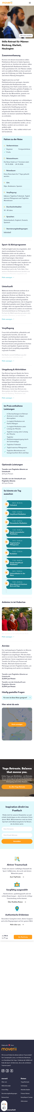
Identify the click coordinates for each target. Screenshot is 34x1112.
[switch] (4, 1108)
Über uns (4, 1082)
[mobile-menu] (30, 3)
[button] (17, 697)
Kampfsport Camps (26, 1097)
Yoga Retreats (25, 1082)
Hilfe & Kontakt (6, 1086)
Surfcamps (24, 1086)
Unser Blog (5, 1089)
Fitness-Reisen (25, 1093)
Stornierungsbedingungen (9, 1093)
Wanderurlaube (25, 1089)
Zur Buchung (23, 937)
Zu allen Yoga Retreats (17, 787)
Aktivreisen (24, 1101)
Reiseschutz (5, 1097)
